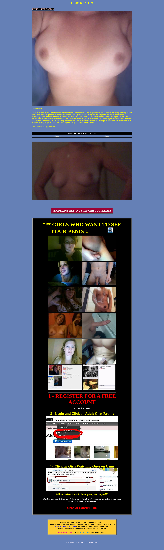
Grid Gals (72, 526)
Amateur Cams (60, 526)
